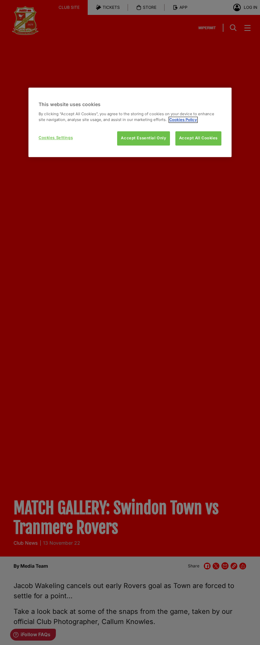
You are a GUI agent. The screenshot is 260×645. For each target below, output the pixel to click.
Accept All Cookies (198, 138)
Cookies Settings (56, 138)
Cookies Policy (183, 119)
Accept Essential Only (143, 138)
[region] (130, 122)
